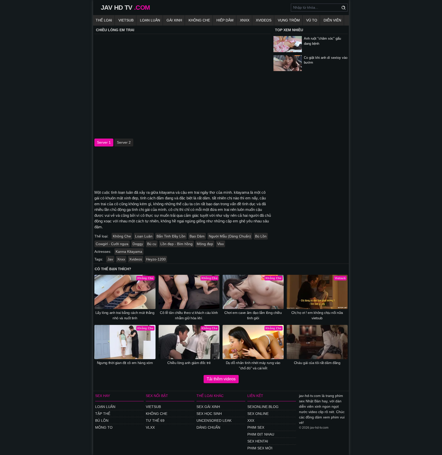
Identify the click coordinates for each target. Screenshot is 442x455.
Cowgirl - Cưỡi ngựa (112, 244)
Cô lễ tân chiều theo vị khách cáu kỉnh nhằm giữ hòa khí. (189, 315)
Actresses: (102, 251)
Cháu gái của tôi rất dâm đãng (317, 363)
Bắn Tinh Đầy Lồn (171, 236)
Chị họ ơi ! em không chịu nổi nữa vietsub (317, 315)
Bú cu (151, 244)
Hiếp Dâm (225, 20)
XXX (250, 420)
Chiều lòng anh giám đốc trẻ (189, 363)
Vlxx (220, 244)
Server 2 (124, 142)
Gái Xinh (174, 20)
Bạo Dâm (197, 236)
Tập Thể (102, 414)
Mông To (104, 427)
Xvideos (263, 20)
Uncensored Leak (213, 420)
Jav (110, 259)
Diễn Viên (332, 20)
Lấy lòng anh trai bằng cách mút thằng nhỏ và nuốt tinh (124, 315)
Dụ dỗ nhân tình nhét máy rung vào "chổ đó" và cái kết (253, 365)
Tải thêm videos (221, 379)
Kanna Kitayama (129, 251)
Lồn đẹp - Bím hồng (176, 244)
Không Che (199, 20)
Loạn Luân (150, 20)
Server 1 (104, 142)
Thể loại (104, 20)
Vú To (311, 20)
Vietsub (126, 20)
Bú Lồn (261, 236)
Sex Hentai (257, 441)
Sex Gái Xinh (208, 407)
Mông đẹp (205, 244)
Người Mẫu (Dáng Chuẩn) (230, 236)
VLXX (150, 427)
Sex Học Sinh (209, 414)
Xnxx (244, 20)
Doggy (137, 244)
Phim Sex (255, 427)
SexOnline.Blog (263, 407)
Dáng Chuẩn (208, 427)
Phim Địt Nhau (260, 434)
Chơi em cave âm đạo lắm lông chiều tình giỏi (253, 315)
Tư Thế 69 (155, 420)
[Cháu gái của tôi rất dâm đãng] (317, 342)
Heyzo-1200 (156, 259)
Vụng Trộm (289, 20)
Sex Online (258, 414)
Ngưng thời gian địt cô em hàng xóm (125, 363)
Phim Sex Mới (259, 448)
